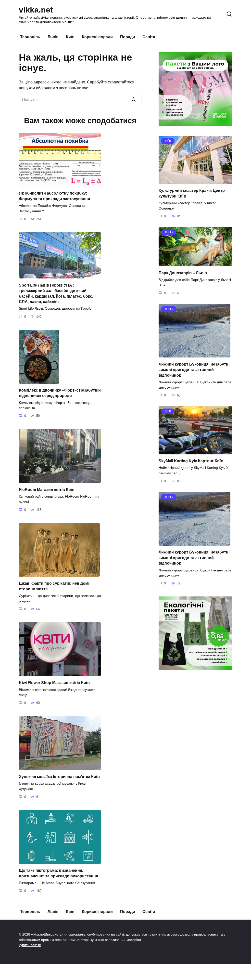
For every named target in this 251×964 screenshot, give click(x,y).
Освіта (148, 37)
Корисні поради (97, 37)
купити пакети (30, 945)
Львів (53, 37)
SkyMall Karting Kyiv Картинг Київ (191, 461)
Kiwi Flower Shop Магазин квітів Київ (54, 683)
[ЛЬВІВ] (195, 263)
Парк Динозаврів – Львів (183, 273)
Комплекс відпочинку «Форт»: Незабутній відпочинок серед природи (60, 393)
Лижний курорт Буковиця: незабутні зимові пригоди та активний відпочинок (194, 369)
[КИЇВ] (195, 181)
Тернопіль (30, 37)
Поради (127, 37)
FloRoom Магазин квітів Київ (47, 489)
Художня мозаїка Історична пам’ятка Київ (59, 776)
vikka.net (36, 9)
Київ (70, 37)
